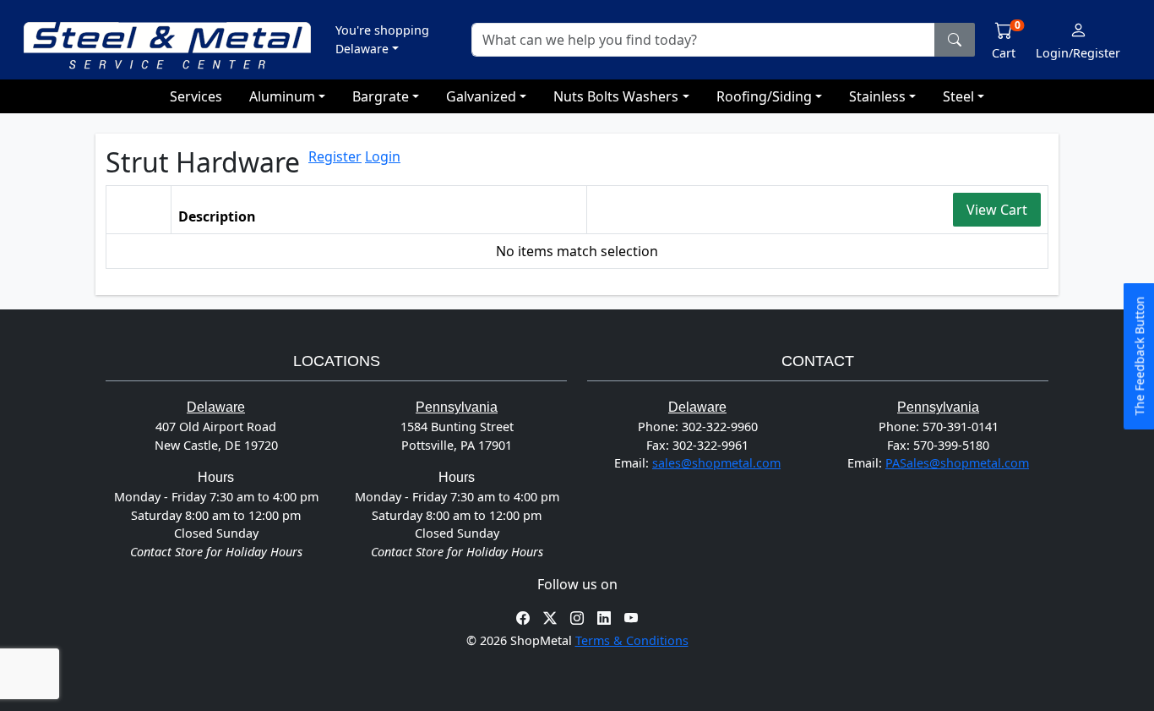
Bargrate (380, 96)
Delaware (216, 407)
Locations (336, 361)
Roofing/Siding (764, 96)
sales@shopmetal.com (716, 463)
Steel (958, 96)
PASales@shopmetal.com (957, 463)
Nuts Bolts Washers (615, 96)
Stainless (877, 96)
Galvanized (481, 96)
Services (196, 96)
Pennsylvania (457, 407)
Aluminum (282, 96)
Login (382, 156)
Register (335, 156)
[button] (382, 39)
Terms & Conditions (632, 640)
